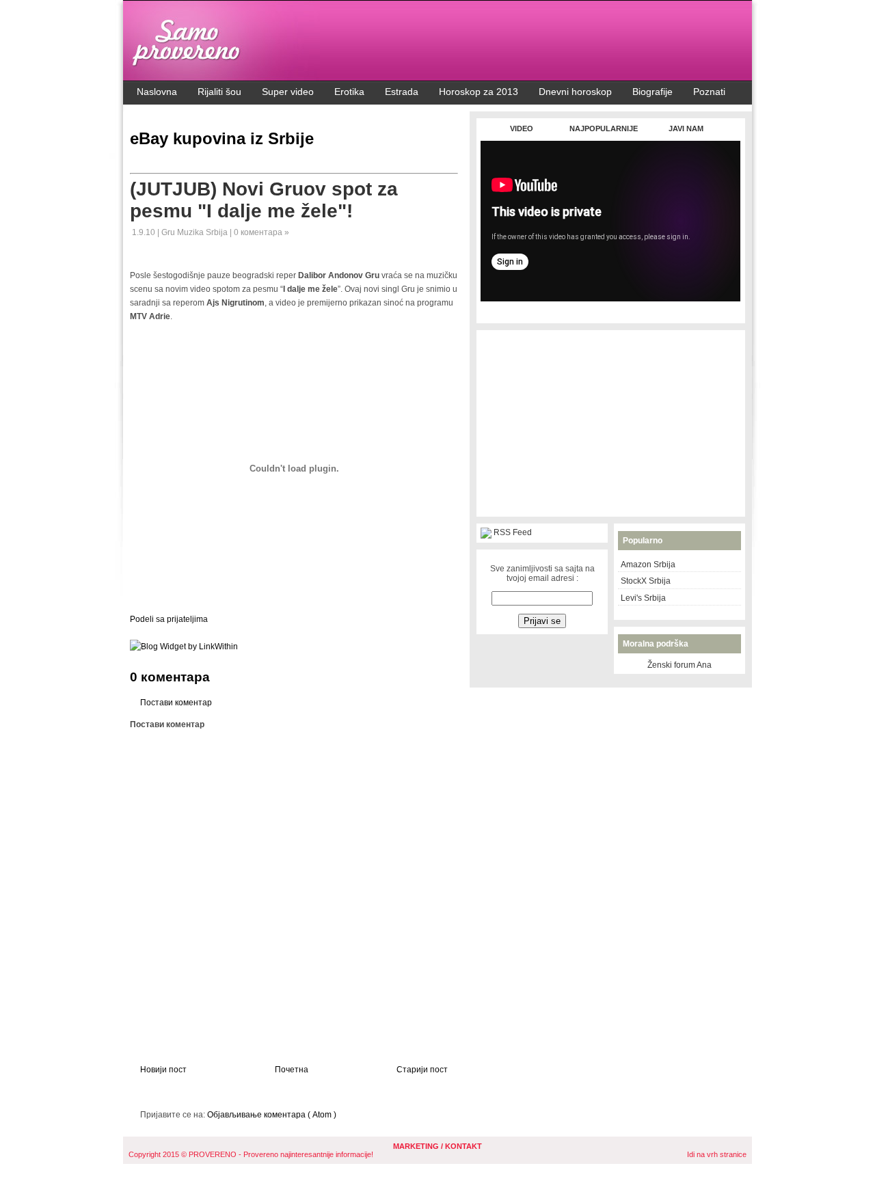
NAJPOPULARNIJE (603, 128)
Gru (169, 232)
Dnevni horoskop (575, 91)
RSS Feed (513, 532)
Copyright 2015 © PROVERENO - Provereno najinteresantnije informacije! (251, 1154)
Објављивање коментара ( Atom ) (271, 1114)
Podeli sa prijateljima (169, 619)
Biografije (652, 91)
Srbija (218, 232)
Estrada (401, 91)
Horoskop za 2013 (478, 91)
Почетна (291, 1069)
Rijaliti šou (219, 91)
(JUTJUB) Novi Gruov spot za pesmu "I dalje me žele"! (264, 199)
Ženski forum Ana (679, 665)
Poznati (709, 91)
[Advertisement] (610, 308)
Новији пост (163, 1069)
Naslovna (157, 91)
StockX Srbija (646, 581)
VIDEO (521, 128)
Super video (288, 91)
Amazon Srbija (648, 564)
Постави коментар (176, 702)
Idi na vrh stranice (716, 1154)
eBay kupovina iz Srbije (222, 138)
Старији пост (422, 1069)
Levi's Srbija (643, 598)
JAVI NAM (686, 128)
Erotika (349, 91)
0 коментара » (261, 232)
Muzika (191, 232)
